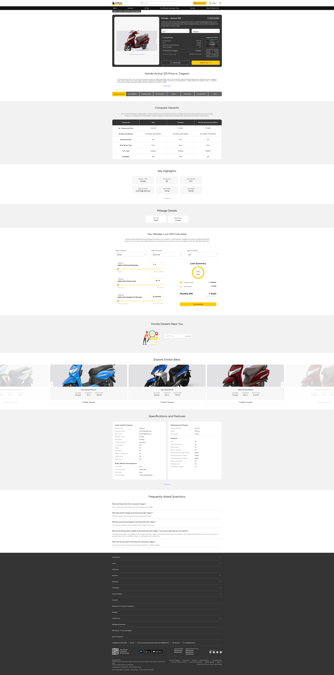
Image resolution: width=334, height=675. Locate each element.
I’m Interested (198, 304)
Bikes (115, 8)
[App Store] (158, 651)
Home (115, 11)
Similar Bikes (187, 94)
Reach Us (219, 662)
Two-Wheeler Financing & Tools (169, 8)
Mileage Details (146, 94)
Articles (192, 8)
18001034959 (178, 650)
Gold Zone (115, 569)
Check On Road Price (212, 8)
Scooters (130, 8)
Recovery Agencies (209, 662)
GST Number (176, 642)
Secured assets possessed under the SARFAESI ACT (153, 642)
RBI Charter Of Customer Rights (122, 630)
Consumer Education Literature (179, 662)
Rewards (114, 612)
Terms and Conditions (174, 660)
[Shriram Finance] (117, 3)
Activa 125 (126, 11)
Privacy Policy (186, 660)
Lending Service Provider (119, 642)
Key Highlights (132, 94)
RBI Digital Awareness (118, 624)
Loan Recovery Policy (217, 660)
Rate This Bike (214, 18)
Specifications (201, 94)
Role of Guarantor (117, 636)
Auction (132, 642)
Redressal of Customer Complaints (123, 606)
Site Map (194, 660)
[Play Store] (145, 651)
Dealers (174, 94)
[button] (129, 54)
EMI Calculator (160, 94)
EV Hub (147, 8)
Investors (115, 600)
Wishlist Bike (177, 62)
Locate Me (188, 336)
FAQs (215, 94)
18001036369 (178, 652)
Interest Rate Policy (204, 660)
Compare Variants (119, 94)
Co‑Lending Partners (188, 642)
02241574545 (190, 654)
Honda (120, 11)
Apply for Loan (204, 62)
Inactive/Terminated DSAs (195, 662)
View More (167, 86)
